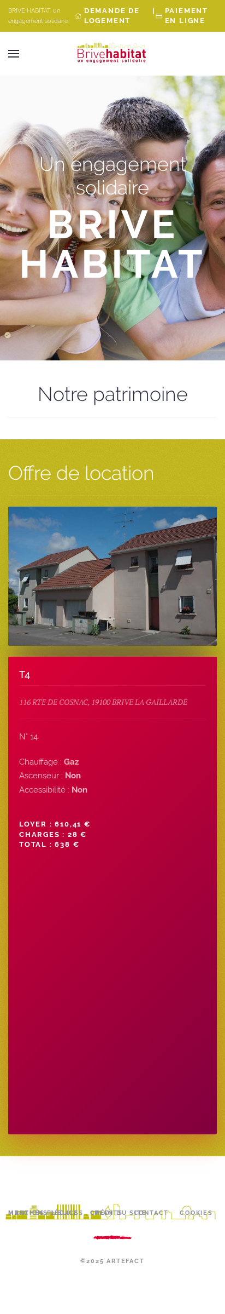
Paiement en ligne (186, 16)
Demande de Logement (112, 16)
